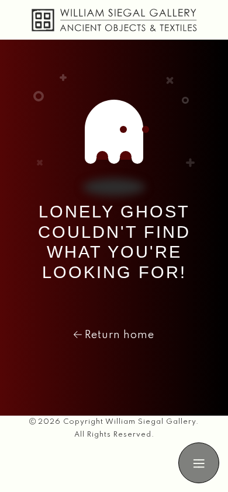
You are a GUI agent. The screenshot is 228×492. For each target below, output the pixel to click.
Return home (118, 335)
